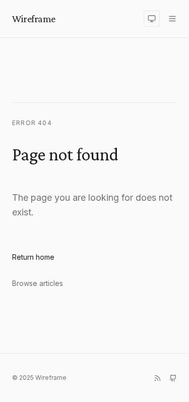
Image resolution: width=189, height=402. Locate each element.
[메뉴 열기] (172, 18)
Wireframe (33, 18)
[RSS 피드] (157, 378)
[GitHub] (173, 378)
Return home (33, 257)
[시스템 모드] (152, 19)
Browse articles (37, 283)
